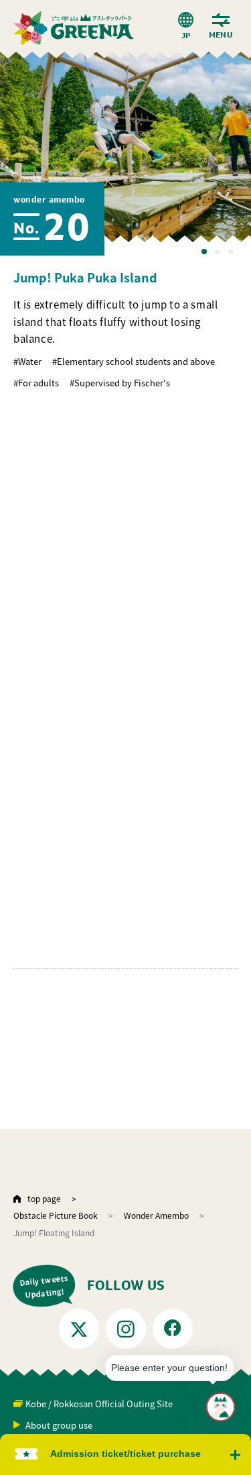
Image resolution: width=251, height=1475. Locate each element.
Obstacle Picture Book (55, 1215)
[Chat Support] (220, 1406)
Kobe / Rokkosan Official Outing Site (99, 1403)
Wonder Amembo (156, 1215)
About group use (58, 1425)
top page (44, 1198)
